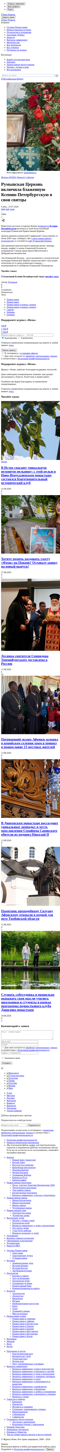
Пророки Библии (20, 1170)
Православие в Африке (23, 1321)
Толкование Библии (21, 1175)
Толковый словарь (21, 1311)
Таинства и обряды (16, 1399)
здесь (11, 345)
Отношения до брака (22, 1283)
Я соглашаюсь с (21, 353)
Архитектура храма (21, 1213)
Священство (18, 1417)
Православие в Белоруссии (25, 1324)
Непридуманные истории (19, 30)
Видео (10, 1346)
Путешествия (13, 1243)
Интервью (11, 1339)
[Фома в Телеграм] (12, 1078)
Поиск (10, 10)
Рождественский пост (22, 1354)
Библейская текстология (23, 1167)
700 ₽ (3, 326)
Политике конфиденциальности (29, 1449)
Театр (15, 1308)
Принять (50, 1449)
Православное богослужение (20, 64)
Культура (11, 1291)
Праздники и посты (16, 1351)
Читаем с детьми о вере (18, 67)
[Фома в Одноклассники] (15, 1075)
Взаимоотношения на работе (26, 1288)
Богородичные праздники (24, 1193)
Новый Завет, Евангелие (24, 1160)
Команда (11, 1103)
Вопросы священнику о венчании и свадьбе (33, 1371)
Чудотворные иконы (22, 1208)
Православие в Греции (23, 1326)
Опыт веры (17, 1253)
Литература (17, 1296)
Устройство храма (20, 1215)
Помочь (11, 14)
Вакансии (11, 1105)
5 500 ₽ (4, 332)
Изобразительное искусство (25, 1303)
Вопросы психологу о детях (25, 1233)
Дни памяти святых (21, 1190)
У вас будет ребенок (21, 1230)
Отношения (12, 1235)
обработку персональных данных (41, 356)
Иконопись (17, 1298)
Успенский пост (19, 1359)
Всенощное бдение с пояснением (28, 1424)
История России (20, 1268)
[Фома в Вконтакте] (13, 1073)
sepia (12, 209)
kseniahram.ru (30, 172)
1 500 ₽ (4, 329)
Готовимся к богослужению (20, 1419)
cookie (32, 1145)
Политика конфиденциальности (22, 1140)
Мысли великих (20, 1313)
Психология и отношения (19, 32)
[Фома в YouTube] (12, 1083)
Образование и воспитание (20, 1241)
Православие (13, 299)
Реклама (11, 1098)
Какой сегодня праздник (18, 59)
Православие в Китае (22, 1336)
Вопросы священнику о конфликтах (29, 1386)
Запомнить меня (12, 1058)
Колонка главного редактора (20, 1238)
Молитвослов (13, 42)
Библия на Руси (19, 1177)
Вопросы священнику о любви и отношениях (34, 1391)
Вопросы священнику (17, 40)
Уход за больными (20, 1278)
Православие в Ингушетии (25, 1331)
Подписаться (34, 1125)
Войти (20, 79)
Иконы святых (19, 1205)
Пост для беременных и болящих (28, 1364)
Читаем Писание (20, 1172)
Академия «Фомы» (16, 35)
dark (7, 209)
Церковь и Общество (17, 1432)
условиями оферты (29, 353)
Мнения (10, 1341)
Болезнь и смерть (20, 1276)
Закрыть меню (8, 17)
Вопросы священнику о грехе (26, 1379)
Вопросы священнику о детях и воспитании (33, 1225)
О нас (9, 1093)
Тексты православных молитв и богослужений (29, 1434)
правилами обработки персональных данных (27, 1131)
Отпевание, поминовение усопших (29, 1409)
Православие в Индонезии (25, 1334)
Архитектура (18, 1293)
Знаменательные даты (22, 1263)
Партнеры (11, 1108)
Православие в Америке (23, 1318)
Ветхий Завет (18, 1162)
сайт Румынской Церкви (40, 241)
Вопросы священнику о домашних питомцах (33, 1376)
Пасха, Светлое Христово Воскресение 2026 (33, 1185)
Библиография (19, 1180)
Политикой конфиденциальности (34, 358)
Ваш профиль (14, 7)
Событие (30, 177)
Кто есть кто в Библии (22, 1165)
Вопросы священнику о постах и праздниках (33, 1195)
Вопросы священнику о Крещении (28, 1389)
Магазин (11, 1095)
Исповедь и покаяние (22, 1407)
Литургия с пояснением (23, 1422)
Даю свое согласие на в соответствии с (29, 357)
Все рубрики (13, 47)
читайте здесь (52, 276)
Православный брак (21, 1286)
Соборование (18, 1414)
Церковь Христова (15, 1427)
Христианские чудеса (22, 1255)
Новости (11, 37)
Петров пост (18, 1361)
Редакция (12, 282)
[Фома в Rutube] (11, 1086)
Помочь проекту (9, 350)
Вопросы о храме (20, 1396)
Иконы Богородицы (21, 1200)
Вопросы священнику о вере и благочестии (33, 1369)
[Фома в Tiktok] (11, 1080)
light (3, 209)
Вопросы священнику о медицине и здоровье (34, 1394)
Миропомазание (20, 1412)
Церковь (11, 312)
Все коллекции (14, 69)
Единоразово (11, 338)
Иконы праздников (21, 1203)
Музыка (16, 1301)
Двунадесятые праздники (24, 1187)
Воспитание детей (15, 1218)
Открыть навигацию (16, 4)
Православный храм (16, 1210)
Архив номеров (14, 1110)
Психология (12, 1273)
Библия (10, 1157)
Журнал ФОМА (8, 177)
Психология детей (21, 1223)
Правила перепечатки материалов (23, 1142)
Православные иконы (17, 1198)
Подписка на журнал (17, 50)
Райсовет (11, 62)
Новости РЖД (13, 1246)
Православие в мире (16, 1316)
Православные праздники (19, 1182)
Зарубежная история (22, 1271)
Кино (14, 1306)
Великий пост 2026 (21, 1356)
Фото (9, 1344)
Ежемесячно (27, 338)
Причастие (17, 1404)
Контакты (11, 1100)
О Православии (19, 1258)
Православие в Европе (23, 1329)
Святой (10, 309)
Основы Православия (17, 27)
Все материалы (14, 45)
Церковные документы (18, 1429)
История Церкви (20, 1265)
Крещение (17, 1402)
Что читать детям (20, 1228)
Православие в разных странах (21, 304)
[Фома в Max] (10, 1088)
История (11, 1260)
